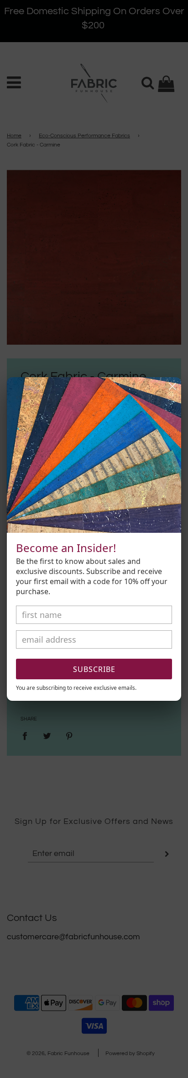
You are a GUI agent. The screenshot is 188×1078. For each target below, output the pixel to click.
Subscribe (94, 669)
